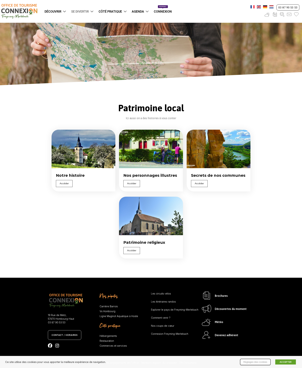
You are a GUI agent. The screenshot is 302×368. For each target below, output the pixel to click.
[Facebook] (50, 345)
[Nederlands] (271, 6)
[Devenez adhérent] (206, 335)
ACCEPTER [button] (286, 361)
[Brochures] (206, 296)
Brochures (221, 295)
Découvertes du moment (231, 308)
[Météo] (206, 322)
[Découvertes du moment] (206, 309)
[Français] (252, 6)
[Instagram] (57, 345)
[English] (259, 6)
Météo (219, 322)
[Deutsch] (265, 6)
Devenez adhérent (226, 335)
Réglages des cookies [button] (255, 361)
